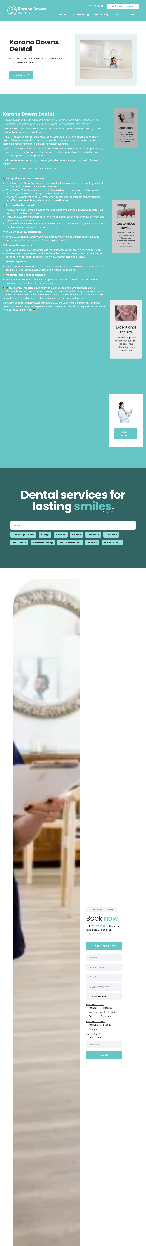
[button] (80, 14)
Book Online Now (104, 946)
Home (62, 14)
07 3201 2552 (98, 926)
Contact (131, 14)
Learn (116, 14)
